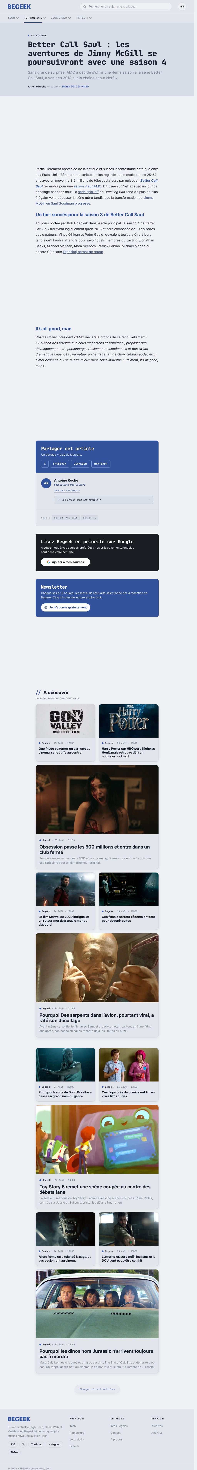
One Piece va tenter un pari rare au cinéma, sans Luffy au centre (64, 750)
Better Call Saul (66, 517)
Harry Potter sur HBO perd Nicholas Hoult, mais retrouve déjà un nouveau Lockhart (128, 752)
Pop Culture (39, 36)
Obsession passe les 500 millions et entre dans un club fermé (94, 849)
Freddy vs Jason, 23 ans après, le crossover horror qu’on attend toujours (63, 1432)
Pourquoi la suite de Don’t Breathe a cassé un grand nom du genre (65, 1094)
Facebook (59, 463)
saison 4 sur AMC (87, 186)
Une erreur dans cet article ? (81, 500)
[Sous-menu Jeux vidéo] (69, 18)
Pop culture (33, 17)
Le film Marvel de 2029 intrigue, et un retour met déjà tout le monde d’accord (64, 920)
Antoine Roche (37, 86)
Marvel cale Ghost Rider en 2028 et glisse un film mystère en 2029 (128, 1430)
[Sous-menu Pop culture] (44, 18)
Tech (11, 17)
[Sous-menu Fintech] (90, 18)
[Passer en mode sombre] (182, 6)
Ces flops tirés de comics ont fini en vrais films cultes (128, 1094)
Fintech (82, 17)
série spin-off (88, 192)
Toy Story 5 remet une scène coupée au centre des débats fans (94, 1189)
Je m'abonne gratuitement (68, 607)
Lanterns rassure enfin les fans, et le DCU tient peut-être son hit (128, 1258)
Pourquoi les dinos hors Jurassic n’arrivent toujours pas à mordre (96, 1353)
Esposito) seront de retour (83, 252)
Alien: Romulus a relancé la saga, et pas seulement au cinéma (65, 1258)
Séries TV (89, 517)
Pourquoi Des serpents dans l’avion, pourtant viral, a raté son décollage (96, 1017)
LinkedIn (80, 463)
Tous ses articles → (67, 490)
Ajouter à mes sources (68, 562)
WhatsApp (100, 463)
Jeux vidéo (59, 17)
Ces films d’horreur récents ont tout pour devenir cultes (128, 919)
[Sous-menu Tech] (17, 18)
